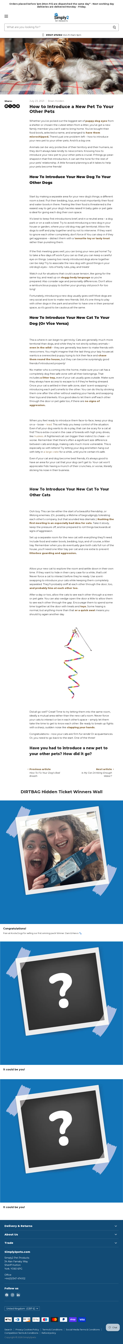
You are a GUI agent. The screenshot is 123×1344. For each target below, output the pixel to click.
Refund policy (49, 1333)
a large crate (51, 451)
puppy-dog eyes (96, 120)
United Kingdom (20, 1308)
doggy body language (75, 277)
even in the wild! (40, 347)
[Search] (114, 27)
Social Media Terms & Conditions (83, 1329)
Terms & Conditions (52, 1329)
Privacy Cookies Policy (27, 1329)
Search (8, 1329)
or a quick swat (85, 610)
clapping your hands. (81, 727)
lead (49, 424)
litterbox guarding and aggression (52, 553)
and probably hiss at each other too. (53, 588)
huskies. (39, 436)
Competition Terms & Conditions (21, 1333)
